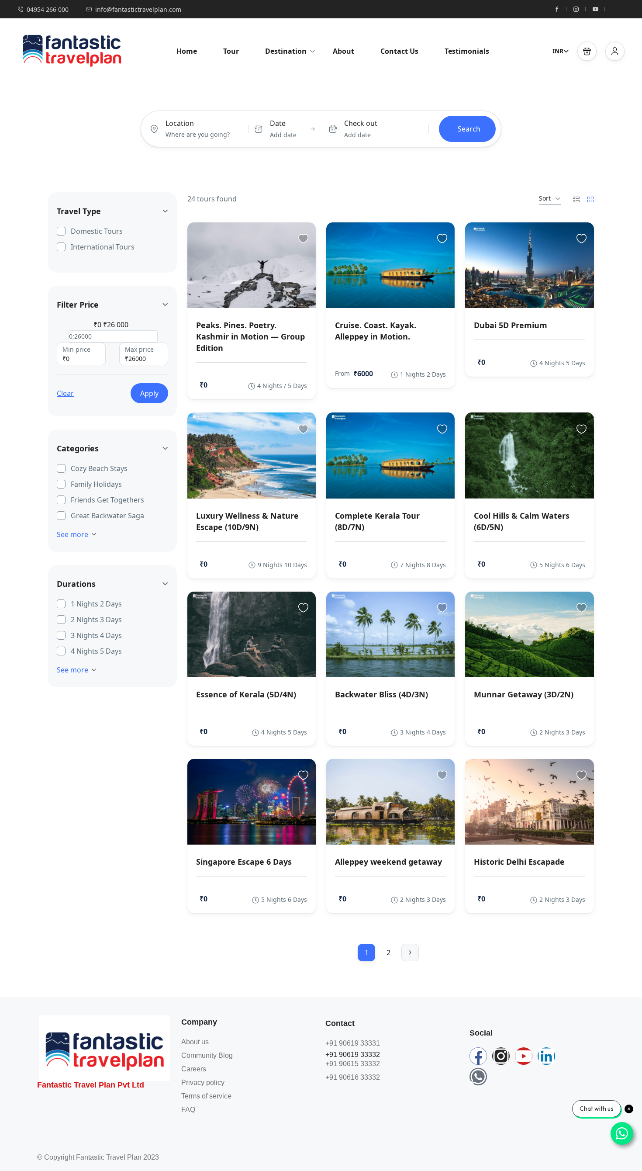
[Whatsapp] (478, 1076)
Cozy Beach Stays (99, 468)
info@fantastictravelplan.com (138, 9)
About (343, 51)
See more (72, 534)
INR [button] (557, 51)
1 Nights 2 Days (96, 604)
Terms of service (206, 1096)
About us (195, 1042)
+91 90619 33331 (352, 1043)
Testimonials (467, 51)
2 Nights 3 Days (96, 619)
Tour (231, 51)
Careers (193, 1069)
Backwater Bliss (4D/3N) (381, 694)
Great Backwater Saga (107, 515)
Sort (545, 198)
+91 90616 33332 (352, 1077)
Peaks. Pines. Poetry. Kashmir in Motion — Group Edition (250, 336)
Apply (149, 393)
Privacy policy (202, 1082)
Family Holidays (96, 484)
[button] (587, 51)
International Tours (103, 247)
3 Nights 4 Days (96, 635)
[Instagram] (501, 1056)
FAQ (188, 1109)
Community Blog (207, 1055)
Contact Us (399, 51)
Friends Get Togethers (107, 500)
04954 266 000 (48, 9)
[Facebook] (478, 1056)
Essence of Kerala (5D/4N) (246, 694)
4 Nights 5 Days (96, 651)
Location (180, 123)
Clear (65, 393)
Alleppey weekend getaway (388, 861)
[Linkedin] (546, 1056)
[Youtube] (523, 1056)
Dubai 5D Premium (510, 325)
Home (186, 51)
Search (469, 129)
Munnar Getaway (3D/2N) (523, 694)
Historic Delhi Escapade (519, 861)
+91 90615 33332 (352, 1063)
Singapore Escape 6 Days (244, 861)
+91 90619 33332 (352, 1054)
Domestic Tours (97, 231)
